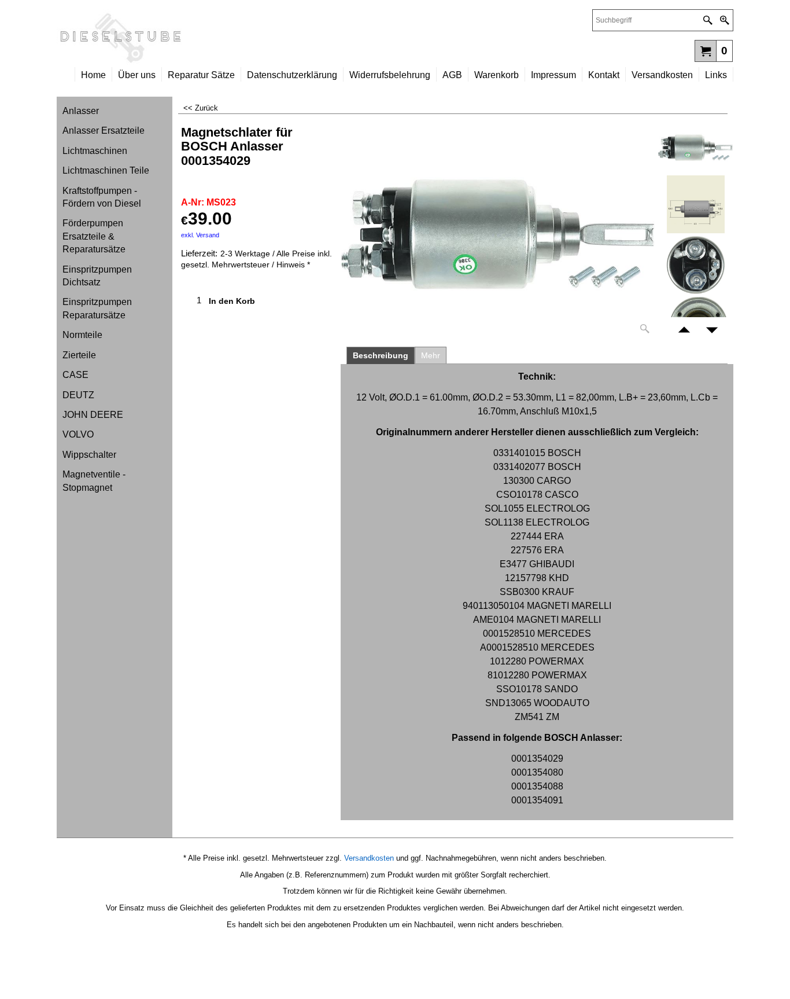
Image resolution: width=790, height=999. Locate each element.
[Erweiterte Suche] (724, 20)
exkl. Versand (200, 235)
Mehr (430, 355)
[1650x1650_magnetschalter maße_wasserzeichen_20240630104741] (695, 204)
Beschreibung (380, 355)
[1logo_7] (226, 38)
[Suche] (707, 20)
